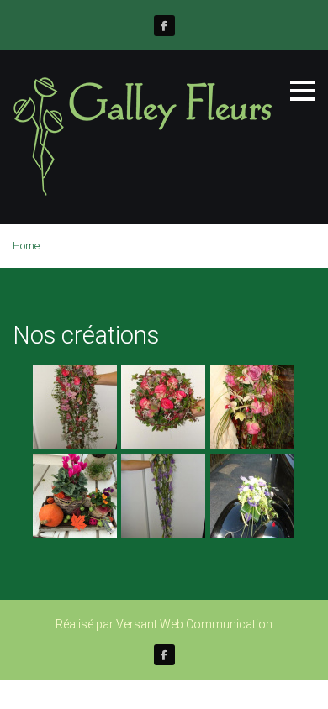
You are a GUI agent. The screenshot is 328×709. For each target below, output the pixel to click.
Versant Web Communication (194, 624)
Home (26, 245)
